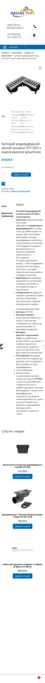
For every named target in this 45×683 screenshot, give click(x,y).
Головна (5, 52)
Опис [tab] (4, 206)
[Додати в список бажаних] (3, 184)
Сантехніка (17, 52)
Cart (34, 677)
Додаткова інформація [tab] (7, 214)
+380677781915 (14, 25)
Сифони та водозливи (20, 191)
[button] (40, 68)
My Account (7, 679)
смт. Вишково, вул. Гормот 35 (14, 35)
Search (22, 679)
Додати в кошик (21, 174)
